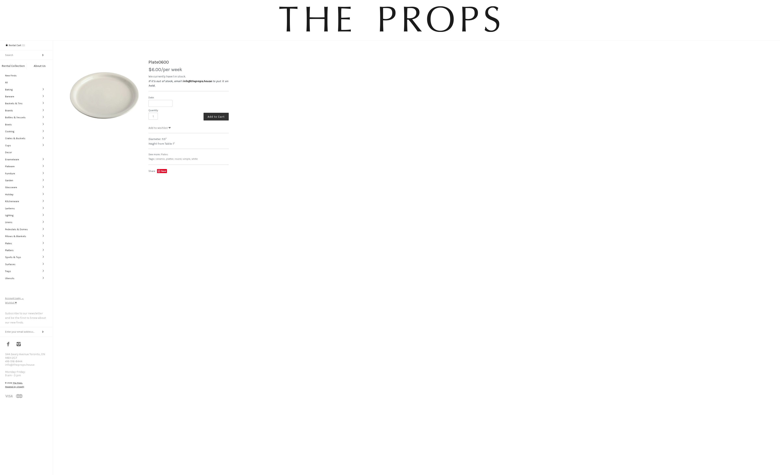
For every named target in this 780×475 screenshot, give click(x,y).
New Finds (11, 75)
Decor (8, 152)
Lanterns (10, 208)
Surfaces (10, 264)
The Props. (18, 383)
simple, (187, 158)
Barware (9, 96)
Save (163, 170)
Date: (151, 97)
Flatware (10, 166)
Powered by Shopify (14, 386)
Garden (9, 180)
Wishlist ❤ (11, 302)
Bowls (8, 124)
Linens (8, 222)
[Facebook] (8, 344)
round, (178, 158)
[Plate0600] (104, 96)
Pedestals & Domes (16, 229)
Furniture (10, 173)
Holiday (9, 194)
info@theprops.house (197, 81)
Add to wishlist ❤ (159, 128)
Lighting (9, 215)
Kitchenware (12, 201)
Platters (9, 250)
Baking (9, 89)
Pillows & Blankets (15, 236)
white (195, 158)
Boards (9, 110)
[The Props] (390, 32)
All (6, 82)
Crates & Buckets (15, 138)
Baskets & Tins (14, 103)
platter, (170, 158)
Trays (8, 271)
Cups (8, 145)
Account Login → (14, 298)
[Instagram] (19, 344)
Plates (8, 243)
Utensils (9, 278)
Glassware (11, 187)
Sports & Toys (13, 257)
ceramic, (161, 158)
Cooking (9, 131)
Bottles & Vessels (15, 117)
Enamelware (12, 159)
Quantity (153, 110)
